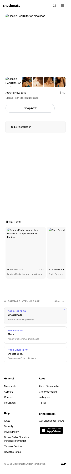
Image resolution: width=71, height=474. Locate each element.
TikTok (42, 403)
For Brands (10, 403)
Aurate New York (15, 269)
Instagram (44, 397)
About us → (60, 301)
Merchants (10, 386)
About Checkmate (49, 386)
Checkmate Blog (48, 392)
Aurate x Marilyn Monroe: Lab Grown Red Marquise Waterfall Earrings (24, 274)
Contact (8, 397)
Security (8, 426)
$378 (41, 269)
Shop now (30, 108)
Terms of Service (13, 446)
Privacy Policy (11, 432)
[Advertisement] (35, 177)
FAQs (7, 421)
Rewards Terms (12, 452)
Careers (8, 392)
